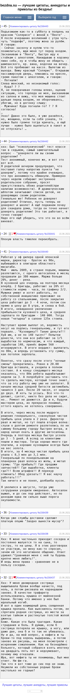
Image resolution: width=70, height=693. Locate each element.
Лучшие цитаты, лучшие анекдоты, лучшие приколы (35, 684)
